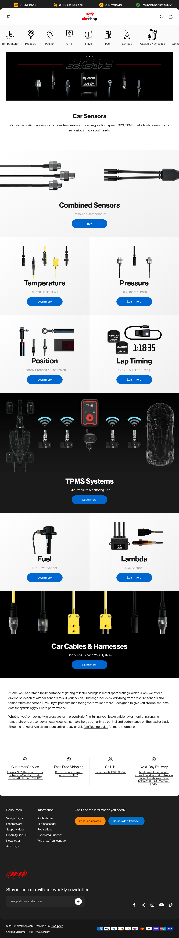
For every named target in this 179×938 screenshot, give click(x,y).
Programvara (14, 824)
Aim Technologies (96, 727)
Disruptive (57, 926)
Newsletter (13, 840)
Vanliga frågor (14, 818)
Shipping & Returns (15, 931)
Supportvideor (15, 829)
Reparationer (45, 829)
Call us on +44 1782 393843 (110, 772)
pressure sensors (146, 698)
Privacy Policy (42, 931)
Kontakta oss (45, 818)
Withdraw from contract (51, 840)
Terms (30, 931)
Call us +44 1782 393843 (126, 821)
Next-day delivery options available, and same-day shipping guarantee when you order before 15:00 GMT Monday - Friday (154, 778)
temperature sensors (23, 703)
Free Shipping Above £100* (156, 4)
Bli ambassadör (46, 824)
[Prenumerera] (78, 901)
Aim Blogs (12, 846)
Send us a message (90, 821)
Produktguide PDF (17, 835)
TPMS (46, 703)
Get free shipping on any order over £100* (69, 774)
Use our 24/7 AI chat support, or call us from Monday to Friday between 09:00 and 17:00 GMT (25, 775)
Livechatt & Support (49, 835)
